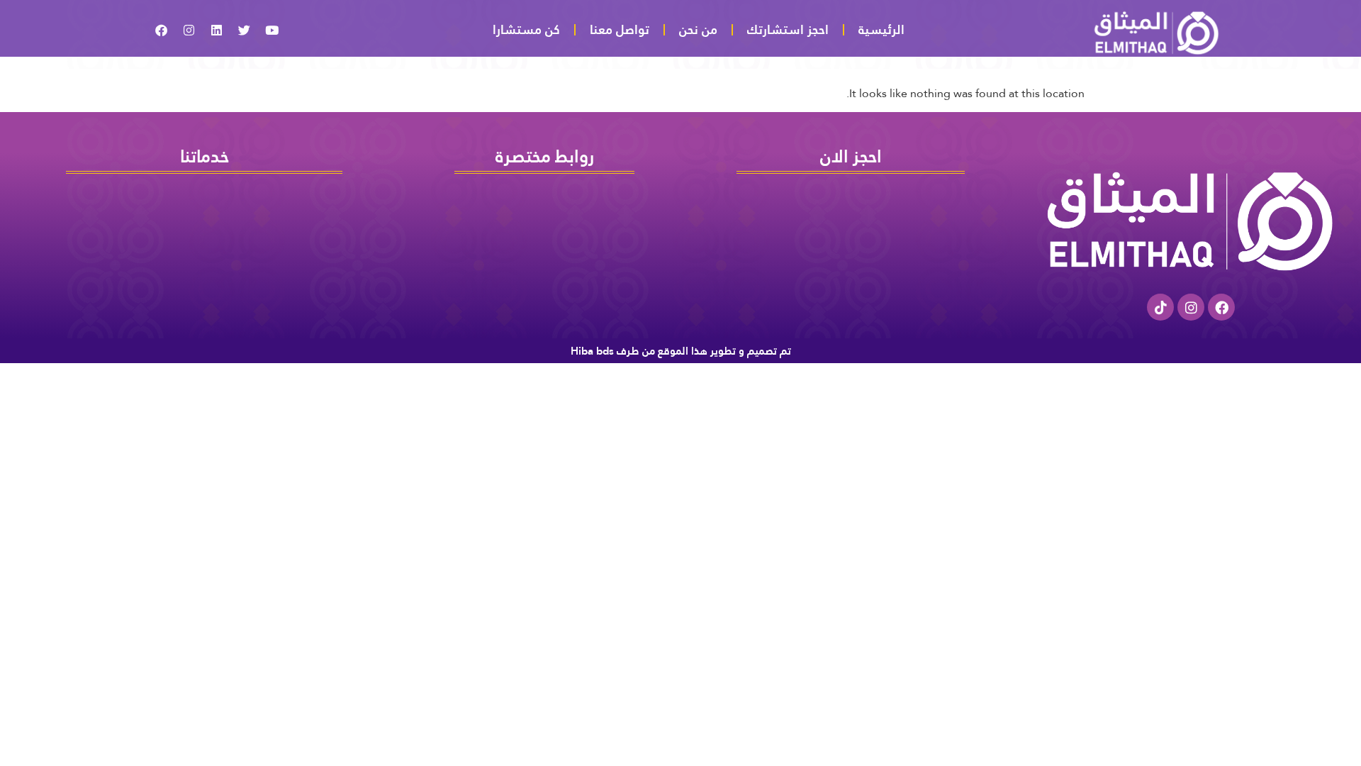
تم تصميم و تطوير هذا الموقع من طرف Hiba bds (681, 350)
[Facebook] (1221, 307)
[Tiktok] (1160, 307)
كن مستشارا (526, 29)
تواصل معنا (619, 29)
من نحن (698, 29)
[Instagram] (1190, 307)
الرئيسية (881, 29)
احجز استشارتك (788, 29)
